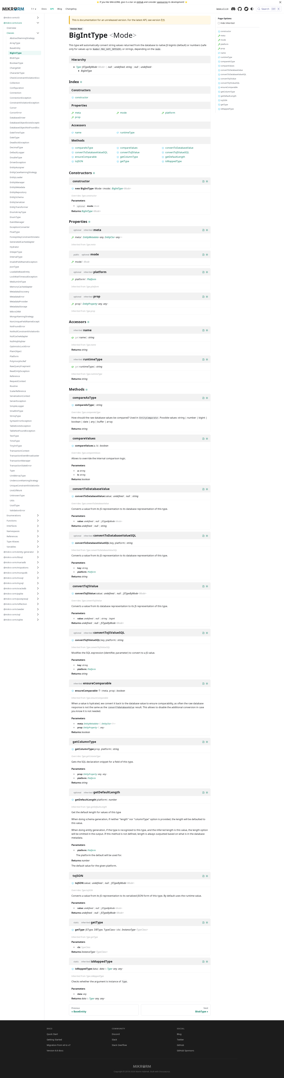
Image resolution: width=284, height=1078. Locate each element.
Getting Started (54, 1039)
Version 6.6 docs (55, 1050)
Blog (59, 8)
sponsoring (162, 2)
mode (123, 112)
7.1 (162, 20)
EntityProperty (90, 303)
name (78, 132)
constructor (81, 97)
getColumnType (129, 156)
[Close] (280, 2)
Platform (91, 279)
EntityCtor (110, 237)
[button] (21, 17)
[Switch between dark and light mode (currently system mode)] (252, 9)
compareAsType (84, 147)
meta (78, 112)
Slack (114, 1039)
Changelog (71, 8)
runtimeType (127, 132)
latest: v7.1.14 (222, 8)
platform (170, 112)
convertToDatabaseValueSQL (91, 152)
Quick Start (52, 1034)
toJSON (79, 161)
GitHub (140, 2)
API (52, 8)
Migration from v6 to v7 (58, 1045)
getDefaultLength (175, 156)
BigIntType (117, 188)
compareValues (129, 147)
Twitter (246, 9)
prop (77, 117)
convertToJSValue (129, 152)
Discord (233, 9)
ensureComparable (86, 156)
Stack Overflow (119, 1045)
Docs (44, 8)
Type (78, 67)
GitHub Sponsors (185, 1050)
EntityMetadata (91, 237)
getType (124, 161)
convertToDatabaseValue (179, 147)
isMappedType (173, 161)
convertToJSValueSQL (177, 152)
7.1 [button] (32, 8)
